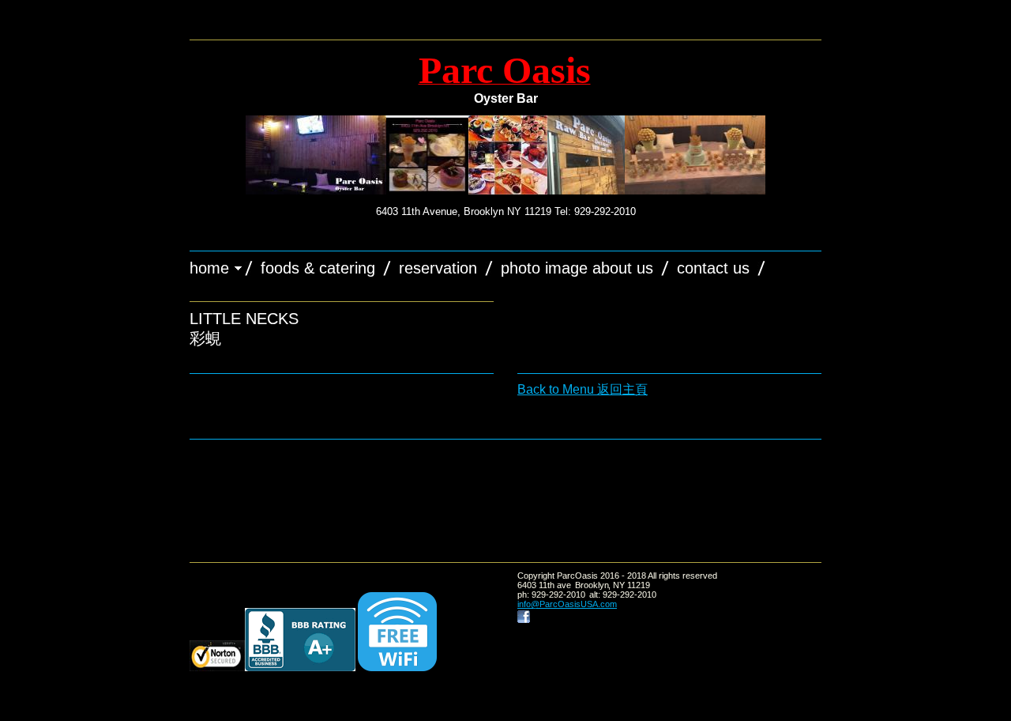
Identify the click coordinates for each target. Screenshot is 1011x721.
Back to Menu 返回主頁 (582, 389)
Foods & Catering (318, 268)
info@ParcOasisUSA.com (567, 604)
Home (209, 268)
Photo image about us (577, 268)
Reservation (438, 268)
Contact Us (713, 268)
